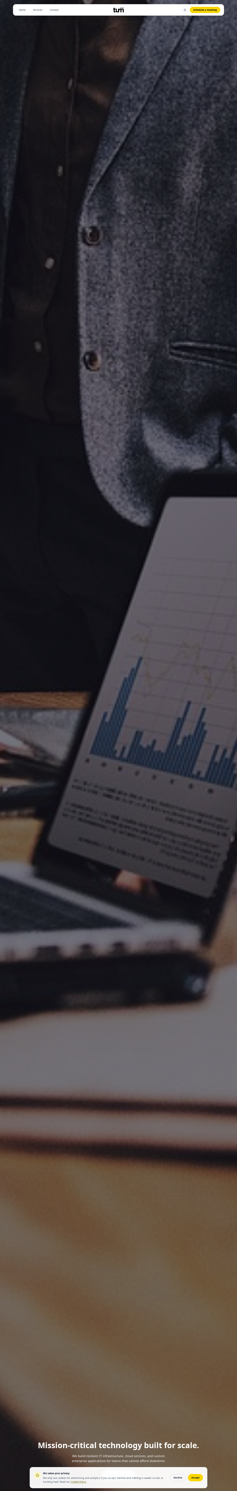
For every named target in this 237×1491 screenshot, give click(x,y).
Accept (195, 1477)
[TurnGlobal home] (118, 9)
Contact (54, 9)
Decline (177, 1477)
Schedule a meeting (205, 9)
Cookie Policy (78, 1481)
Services (38, 9)
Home (22, 9)
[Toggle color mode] (184, 9)
